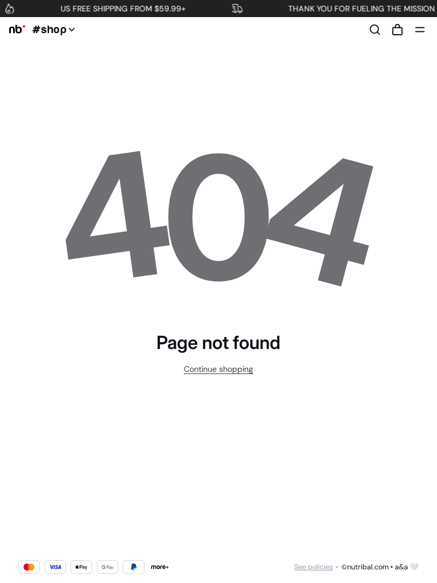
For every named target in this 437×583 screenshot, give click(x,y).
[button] (397, 29)
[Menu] (420, 29)
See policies (313, 567)
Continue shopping (218, 369)
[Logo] (15, 29)
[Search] (375, 29)
